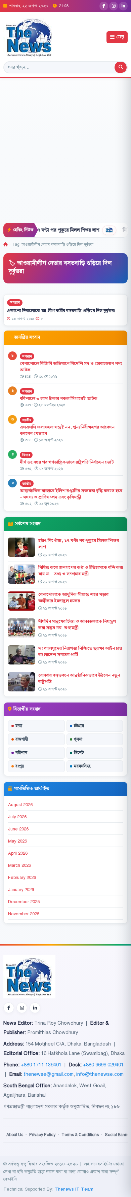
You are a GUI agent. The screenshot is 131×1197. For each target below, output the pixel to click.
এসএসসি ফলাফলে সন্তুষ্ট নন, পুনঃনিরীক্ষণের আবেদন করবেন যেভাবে (67, 430)
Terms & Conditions (80, 1134)
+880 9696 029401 (103, 1065)
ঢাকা (18, 725)
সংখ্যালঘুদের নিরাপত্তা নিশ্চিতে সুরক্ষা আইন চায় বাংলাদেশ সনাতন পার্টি (80, 651)
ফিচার (26, 455)
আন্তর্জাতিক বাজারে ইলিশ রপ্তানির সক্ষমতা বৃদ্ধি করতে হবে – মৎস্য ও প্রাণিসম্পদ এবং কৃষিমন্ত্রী (71, 494)
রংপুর (19, 766)
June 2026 (18, 829)
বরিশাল (21, 752)
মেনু (120, 37)
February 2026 (22, 877)
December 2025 (24, 901)
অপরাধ (15, 302)
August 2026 (20, 805)
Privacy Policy (42, 1134)
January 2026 (21, 889)
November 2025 (23, 914)
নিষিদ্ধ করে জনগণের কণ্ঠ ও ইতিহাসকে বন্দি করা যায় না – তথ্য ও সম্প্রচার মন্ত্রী (80, 571)
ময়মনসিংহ (82, 766)
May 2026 (17, 841)
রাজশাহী (21, 739)
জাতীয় (26, 420)
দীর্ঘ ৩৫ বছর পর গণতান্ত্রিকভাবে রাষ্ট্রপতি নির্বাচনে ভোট (67, 462)
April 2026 (18, 853)
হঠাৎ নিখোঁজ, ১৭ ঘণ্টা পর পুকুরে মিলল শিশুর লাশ (78, 544)
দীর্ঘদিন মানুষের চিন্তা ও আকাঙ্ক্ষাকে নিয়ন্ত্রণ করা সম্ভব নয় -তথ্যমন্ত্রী (77, 624)
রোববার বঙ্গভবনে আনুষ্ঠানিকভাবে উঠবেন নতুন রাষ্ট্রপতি (79, 678)
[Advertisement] (65, 153)
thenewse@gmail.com (49, 1074)
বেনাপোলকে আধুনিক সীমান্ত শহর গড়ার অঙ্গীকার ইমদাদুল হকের (73, 598)
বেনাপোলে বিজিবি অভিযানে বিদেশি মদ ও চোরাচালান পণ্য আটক (71, 367)
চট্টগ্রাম (79, 725)
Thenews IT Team (74, 1189)
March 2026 (19, 865)
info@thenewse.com (100, 1074)
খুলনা (78, 739)
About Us (14, 1134)
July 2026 (17, 817)
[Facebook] (103, 6)
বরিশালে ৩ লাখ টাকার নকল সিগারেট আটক (58, 398)
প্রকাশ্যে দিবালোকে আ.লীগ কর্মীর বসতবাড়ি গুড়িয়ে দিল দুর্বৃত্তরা (61, 310)
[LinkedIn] (123, 6)
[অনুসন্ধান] (121, 67)
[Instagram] (113, 6)
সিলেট (79, 752)
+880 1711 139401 (41, 1065)
